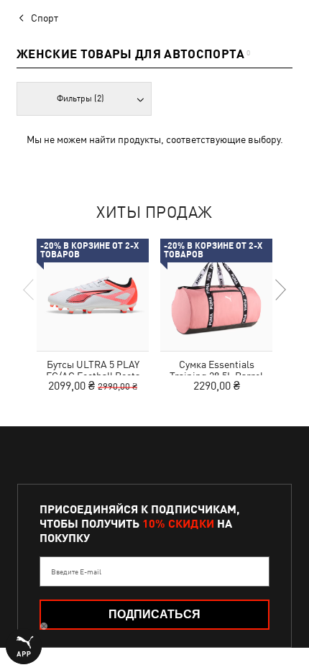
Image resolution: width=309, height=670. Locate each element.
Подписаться (154, 614)
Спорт (44, 18)
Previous (29, 290)
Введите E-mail (76, 571)
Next (279, 290)
